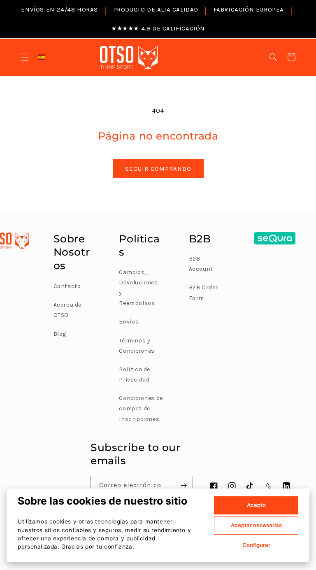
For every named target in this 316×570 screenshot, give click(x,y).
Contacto (67, 286)
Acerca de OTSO (67, 310)
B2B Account (201, 263)
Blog (59, 333)
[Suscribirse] (183, 485)
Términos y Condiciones (137, 345)
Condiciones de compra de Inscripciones (141, 408)
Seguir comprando (158, 168)
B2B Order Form (203, 292)
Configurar (256, 545)
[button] (25, 57)
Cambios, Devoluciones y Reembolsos (138, 288)
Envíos (129, 321)
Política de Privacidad (134, 374)
